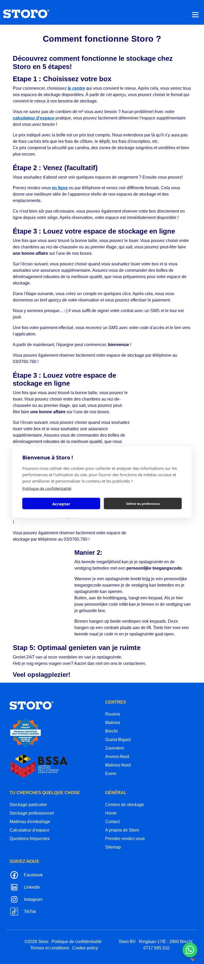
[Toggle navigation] (195, 14)
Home (111, 813)
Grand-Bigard (118, 739)
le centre (76, 88)
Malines (112, 722)
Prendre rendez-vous (125, 838)
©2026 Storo (36, 941)
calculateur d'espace (33, 118)
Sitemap (113, 847)
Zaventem (114, 748)
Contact (112, 821)
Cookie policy (85, 948)
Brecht (111, 731)
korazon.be (184, 959)
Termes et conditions (49, 948)
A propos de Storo (122, 830)
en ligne (60, 188)
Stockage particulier (28, 804)
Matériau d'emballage (30, 821)
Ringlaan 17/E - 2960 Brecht (165, 941)
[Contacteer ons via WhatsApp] (189, 950)
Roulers (112, 714)
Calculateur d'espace (29, 830)
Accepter (61, 503)
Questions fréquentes (30, 838)
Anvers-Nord (117, 756)
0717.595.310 (156, 948)
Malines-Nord (118, 765)
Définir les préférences (143, 503)
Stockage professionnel (32, 813)
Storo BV (127, 941)
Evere (110, 773)
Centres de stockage (124, 804)
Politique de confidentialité (46, 488)
